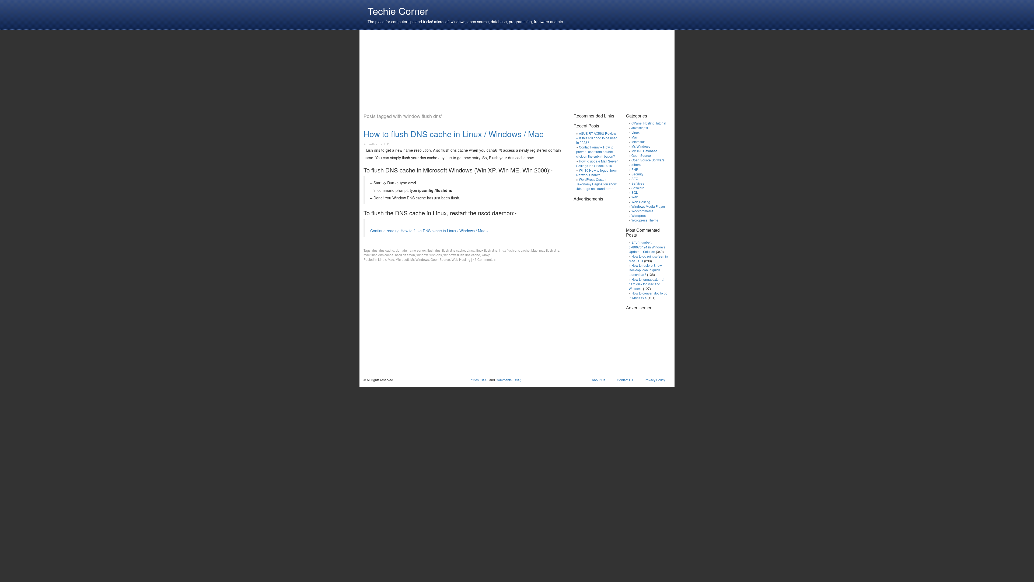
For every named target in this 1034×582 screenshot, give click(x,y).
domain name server (411, 250)
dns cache (386, 250)
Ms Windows (419, 259)
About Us (598, 379)
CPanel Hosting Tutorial (648, 123)
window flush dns (429, 254)
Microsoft (402, 259)
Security (637, 174)
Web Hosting (461, 259)
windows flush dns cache (461, 254)
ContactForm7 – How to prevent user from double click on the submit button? (595, 151)
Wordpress (639, 215)
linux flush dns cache (514, 250)
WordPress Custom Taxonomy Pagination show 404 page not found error (596, 184)
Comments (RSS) (508, 379)
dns (375, 250)
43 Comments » (484, 259)
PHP (634, 169)
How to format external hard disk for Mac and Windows (646, 284)
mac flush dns (549, 250)
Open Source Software (648, 160)
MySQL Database (644, 150)
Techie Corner (398, 11)
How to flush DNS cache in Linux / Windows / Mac (453, 134)
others (636, 164)
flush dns (434, 250)
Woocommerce (642, 211)
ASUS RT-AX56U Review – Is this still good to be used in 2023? (596, 138)
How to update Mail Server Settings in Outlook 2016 (597, 163)
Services (637, 183)
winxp (486, 254)
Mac (534, 250)
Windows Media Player (648, 206)
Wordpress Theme (644, 220)
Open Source (440, 259)
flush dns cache (453, 250)
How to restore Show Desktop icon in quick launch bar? (645, 270)
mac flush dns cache (378, 254)
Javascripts (639, 127)
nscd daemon (405, 254)
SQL (634, 192)
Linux (471, 250)
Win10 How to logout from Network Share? (596, 172)
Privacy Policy (655, 379)
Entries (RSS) (478, 379)
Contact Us (625, 379)
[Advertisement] (462, 68)
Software (637, 187)
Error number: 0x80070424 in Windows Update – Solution (647, 247)
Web (634, 197)
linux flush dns (486, 250)
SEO (634, 178)
